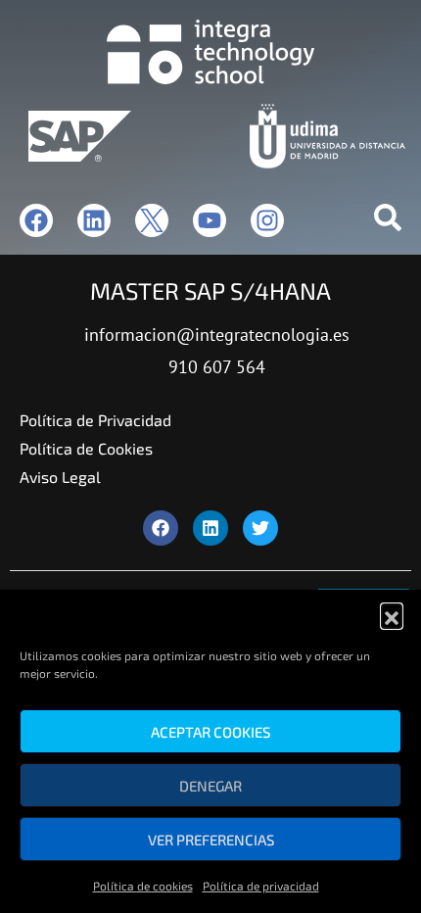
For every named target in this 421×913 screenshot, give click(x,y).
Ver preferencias (211, 839)
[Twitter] (260, 528)
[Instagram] (267, 220)
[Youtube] (209, 220)
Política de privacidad (261, 885)
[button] (391, 614)
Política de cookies (143, 885)
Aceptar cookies (210, 732)
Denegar (210, 785)
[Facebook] (36, 220)
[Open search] (387, 222)
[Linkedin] (94, 220)
